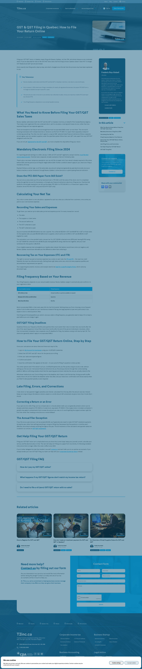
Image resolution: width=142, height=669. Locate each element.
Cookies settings (116, 663)
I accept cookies (131, 663)
